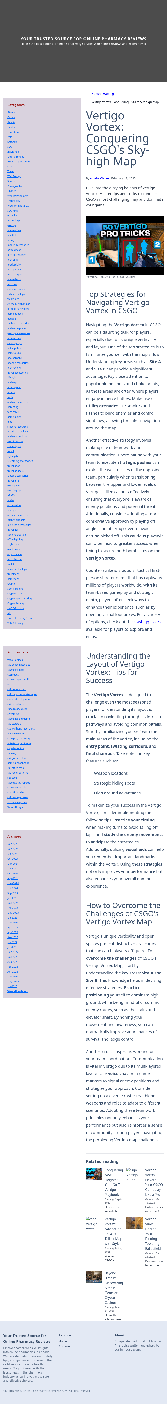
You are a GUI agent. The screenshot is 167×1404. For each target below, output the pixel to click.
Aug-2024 (12, 878)
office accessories (17, 515)
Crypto (11, 583)
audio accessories (17, 402)
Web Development (17, 196)
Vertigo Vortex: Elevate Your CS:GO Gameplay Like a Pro (154, 1182)
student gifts (14, 446)
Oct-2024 (12, 873)
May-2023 (13, 912)
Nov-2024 (12, 903)
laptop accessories (18, 475)
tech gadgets (14, 274)
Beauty (11, 122)
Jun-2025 (12, 986)
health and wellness (18, 431)
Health (11, 127)
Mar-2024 (13, 863)
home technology (17, 569)
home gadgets (15, 313)
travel (10, 451)
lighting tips (13, 456)
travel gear (13, 466)
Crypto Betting (15, 603)
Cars (10, 166)
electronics (13, 549)
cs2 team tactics (16, 689)
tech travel (13, 412)
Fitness (11, 112)
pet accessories (16, 733)
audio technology (17, 436)
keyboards (13, 544)
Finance (11, 191)
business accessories (19, 525)
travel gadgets (15, 471)
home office (14, 230)
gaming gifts (14, 417)
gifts (9, 421)
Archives (64, 1346)
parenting (12, 407)
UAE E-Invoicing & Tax (19, 618)
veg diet (11, 684)
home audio (14, 353)
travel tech (13, 574)
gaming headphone (18, 763)
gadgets (11, 318)
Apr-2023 (12, 932)
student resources (17, 426)
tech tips (12, 284)
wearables (13, 299)
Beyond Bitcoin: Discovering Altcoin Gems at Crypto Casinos (114, 1288)
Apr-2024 (12, 927)
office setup (14, 505)
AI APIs (11, 495)
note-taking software (19, 743)
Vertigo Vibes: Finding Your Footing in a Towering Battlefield (154, 1234)
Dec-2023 (12, 844)
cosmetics (13, 674)
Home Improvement (18, 161)
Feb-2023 (12, 908)
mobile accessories (18, 245)
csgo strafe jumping (18, 719)
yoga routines (15, 660)
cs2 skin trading (16, 792)
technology (13, 220)
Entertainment (15, 156)
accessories (14, 338)
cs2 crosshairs (15, 704)
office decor (14, 250)
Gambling (12, 215)
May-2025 (13, 981)
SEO (9, 147)
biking (10, 240)
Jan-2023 (12, 917)
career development (18, 699)
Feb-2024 (12, 888)
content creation (16, 534)
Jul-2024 (11, 898)
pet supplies (14, 348)
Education (13, 132)
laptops (11, 510)
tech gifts (12, 259)
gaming (11, 225)
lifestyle (11, 377)
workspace (13, 485)
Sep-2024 (12, 893)
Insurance (13, 151)
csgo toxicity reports (18, 782)
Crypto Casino (15, 593)
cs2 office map (15, 768)
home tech (13, 579)
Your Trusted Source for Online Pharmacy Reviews (83, 39)
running (11, 753)
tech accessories (16, 255)
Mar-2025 (13, 976)
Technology (13, 201)
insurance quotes (17, 802)
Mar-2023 (13, 922)
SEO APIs (12, 210)
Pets (9, 137)
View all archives (17, 991)
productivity (14, 264)
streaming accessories (20, 461)
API (9, 613)
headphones (14, 269)
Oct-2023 (12, 858)
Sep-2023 (12, 937)
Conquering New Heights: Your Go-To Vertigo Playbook (114, 1182)
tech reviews (14, 367)
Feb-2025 (12, 966)
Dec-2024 (12, 849)
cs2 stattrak (14, 723)
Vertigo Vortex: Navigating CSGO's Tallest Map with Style (113, 1231)
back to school (15, 441)
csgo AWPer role (16, 787)
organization (14, 554)
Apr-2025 (12, 971)
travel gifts (13, 480)
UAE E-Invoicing (16, 608)
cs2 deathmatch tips (18, 665)
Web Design (14, 176)
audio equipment (16, 328)
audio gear (13, 382)
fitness (11, 392)
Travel (10, 171)
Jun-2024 (12, 942)
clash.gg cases (147, 622)
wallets (11, 564)
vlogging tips (14, 490)
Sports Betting (15, 588)
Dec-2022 (12, 952)
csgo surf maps (16, 669)
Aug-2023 (12, 962)
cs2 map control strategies (22, 694)
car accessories (16, 289)
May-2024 (13, 883)
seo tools (12, 777)
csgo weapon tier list (19, 679)
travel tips (13, 529)
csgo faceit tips (15, 748)
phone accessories (18, 363)
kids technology (16, 294)
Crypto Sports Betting (19, 598)
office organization (18, 309)
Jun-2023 (12, 854)
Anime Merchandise (18, 304)
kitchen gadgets (16, 520)
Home (96, 94)
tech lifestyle (14, 559)
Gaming (108, 94)
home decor (14, 279)
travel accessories (17, 372)
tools (10, 397)
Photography (14, 186)
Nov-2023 (12, 957)
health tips (13, 235)
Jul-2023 (11, 947)
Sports (11, 181)
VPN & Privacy (15, 623)
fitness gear (14, 387)
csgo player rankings (19, 738)
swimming (13, 714)
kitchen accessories (18, 323)
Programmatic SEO (18, 205)
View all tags (15, 807)
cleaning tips (14, 343)
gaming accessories (18, 333)
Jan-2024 (12, 868)
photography (14, 358)
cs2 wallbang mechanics (21, 728)
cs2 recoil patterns (17, 773)
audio (10, 500)
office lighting (15, 539)
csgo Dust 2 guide (17, 709)
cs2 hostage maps (17, 797)
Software (12, 142)
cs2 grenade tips (16, 758)
